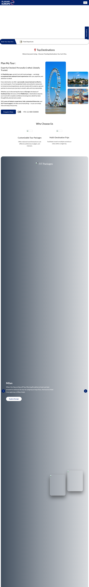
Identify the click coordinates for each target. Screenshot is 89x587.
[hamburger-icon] (85, 2)
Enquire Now (87, 33)
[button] (85, 391)
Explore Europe (14, 399)
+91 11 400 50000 (31, 112)
